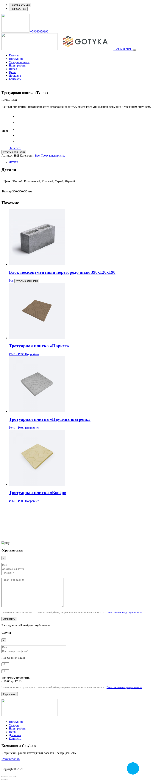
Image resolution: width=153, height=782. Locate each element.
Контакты (15, 79)
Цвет (5, 130)
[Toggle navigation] (134, 50)
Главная (14, 55)
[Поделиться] (10, 776)
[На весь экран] (6, 776)
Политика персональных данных (22, 762)
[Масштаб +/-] (2, 776)
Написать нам (18, 8)
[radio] (18, 116)
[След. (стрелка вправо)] (6, 779)
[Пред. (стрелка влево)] (2, 779)
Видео (13, 68)
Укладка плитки (19, 62)
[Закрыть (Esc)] (14, 776)
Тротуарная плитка (53, 155)
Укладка (14, 725)
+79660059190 (38, 31)
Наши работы (17, 65)
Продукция (16, 58)
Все (37, 155)
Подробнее (32, 354)
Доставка (15, 75)
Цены (12, 72)
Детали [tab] (13, 161)
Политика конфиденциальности (124, 612)
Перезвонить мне (20, 5)
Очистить (15, 148)
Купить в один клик (14, 152)
